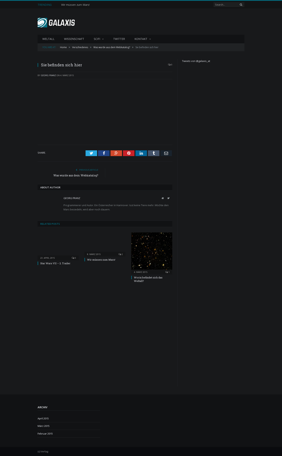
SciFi (97, 39)
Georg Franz (48, 75)
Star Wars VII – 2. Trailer (55, 263)
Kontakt (140, 39)
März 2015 (43, 426)
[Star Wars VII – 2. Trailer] (58, 245)
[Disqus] (105, 337)
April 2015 (43, 418)
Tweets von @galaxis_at (196, 61)
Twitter (119, 39)
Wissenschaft (74, 39)
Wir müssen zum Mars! (75, 5)
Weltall (48, 39)
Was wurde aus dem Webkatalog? (75, 175)
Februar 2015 (45, 433)
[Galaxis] (58, 22)
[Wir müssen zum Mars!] (104, 243)
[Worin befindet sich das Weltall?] (151, 252)
